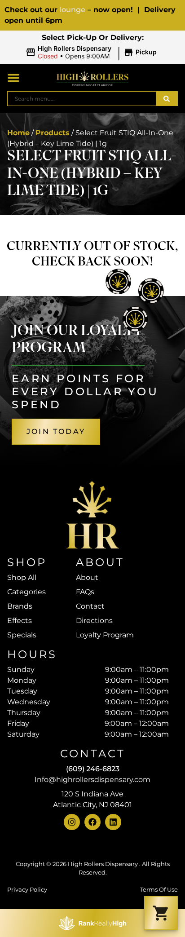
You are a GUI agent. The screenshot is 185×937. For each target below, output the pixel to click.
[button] (92, 52)
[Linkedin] (113, 822)
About (87, 577)
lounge (72, 9)
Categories (26, 592)
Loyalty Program (105, 635)
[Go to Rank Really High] (92, 923)
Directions (94, 620)
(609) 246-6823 (92, 769)
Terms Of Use (159, 889)
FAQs (85, 592)
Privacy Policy (27, 889)
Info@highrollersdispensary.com (92, 779)
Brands (19, 606)
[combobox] (82, 99)
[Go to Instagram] (72, 822)
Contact (90, 606)
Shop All (21, 577)
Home (18, 132)
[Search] (166, 99)
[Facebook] (92, 822)
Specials (21, 635)
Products (52, 132)
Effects (19, 620)
